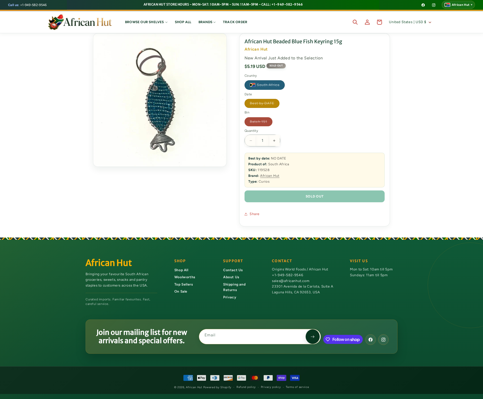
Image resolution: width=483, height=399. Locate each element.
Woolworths (184, 277)
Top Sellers (183, 284)
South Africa (271, 86)
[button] (146, 22)
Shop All (181, 270)
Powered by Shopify (217, 387)
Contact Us (233, 270)
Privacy (229, 297)
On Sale (180, 291)
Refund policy (246, 387)
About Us (231, 277)
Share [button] (255, 214)
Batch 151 (261, 122)
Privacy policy (271, 387)
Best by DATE (264, 104)
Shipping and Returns (234, 287)
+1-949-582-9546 (27, 5)
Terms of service (297, 387)
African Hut (269, 176)
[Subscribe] (313, 336)
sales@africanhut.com (290, 281)
